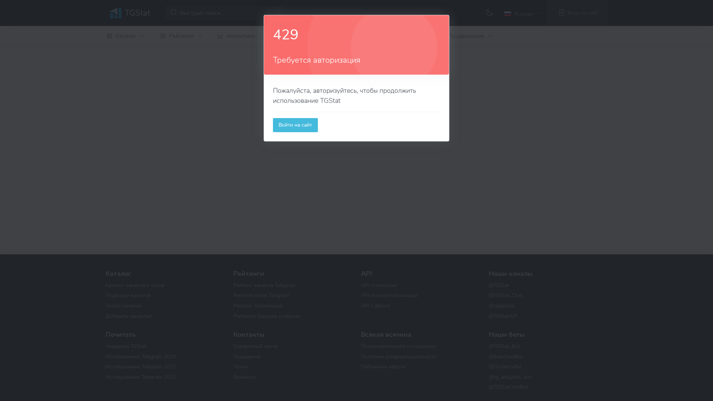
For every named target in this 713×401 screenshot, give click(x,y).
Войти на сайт (295, 124)
